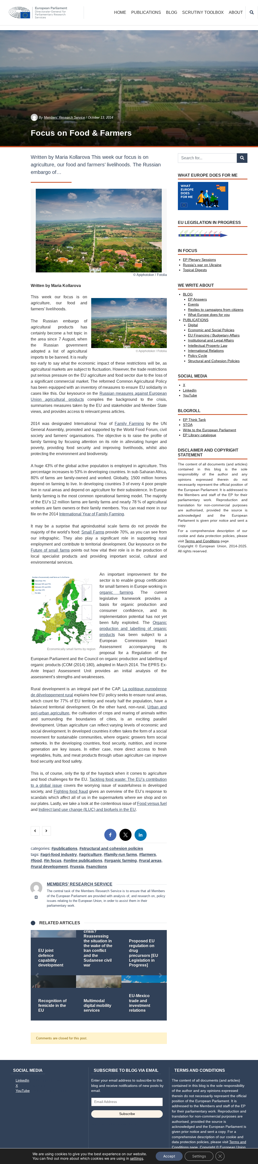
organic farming (116, 592)
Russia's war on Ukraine (202, 265)
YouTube (190, 395)
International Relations (206, 351)
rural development (50, 866)
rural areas (151, 860)
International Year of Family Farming (91, 514)
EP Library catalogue (199, 435)
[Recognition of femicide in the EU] (53, 998)
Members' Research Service (64, 117)
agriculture (91, 854)
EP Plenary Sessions (199, 260)
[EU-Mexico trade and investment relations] (144, 998)
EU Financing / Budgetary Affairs (214, 335)
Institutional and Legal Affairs (211, 340)
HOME (120, 12)
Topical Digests (195, 270)
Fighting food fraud (71, 791)
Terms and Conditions (202, 541)
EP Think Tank (194, 420)
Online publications (84, 860)
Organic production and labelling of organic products (133, 628)
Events (193, 304)
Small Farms (92, 532)
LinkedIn (190, 390)
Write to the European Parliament (209, 430)
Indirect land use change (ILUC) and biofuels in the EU (87, 809)
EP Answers (197, 299)
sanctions (97, 866)
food (37, 860)
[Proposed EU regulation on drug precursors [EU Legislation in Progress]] (144, 952)
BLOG (171, 12)
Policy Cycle (197, 356)
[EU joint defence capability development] (53, 952)
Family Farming (129, 423)
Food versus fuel (152, 803)
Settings (199, 1156)
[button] (37, 975)
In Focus (53, 860)
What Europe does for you (209, 315)
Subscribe (127, 1114)
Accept (169, 1156)
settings (136, 1158)
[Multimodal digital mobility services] (98, 998)
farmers (148, 854)
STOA (187, 425)
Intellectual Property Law (207, 346)
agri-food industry (60, 854)
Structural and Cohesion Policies (112, 848)
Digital (193, 325)
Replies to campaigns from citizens (215, 310)
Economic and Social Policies (211, 330)
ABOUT (236, 12)
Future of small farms (50, 550)
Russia (78, 866)
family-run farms (121, 854)
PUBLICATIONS (146, 12)
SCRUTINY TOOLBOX (203, 12)
